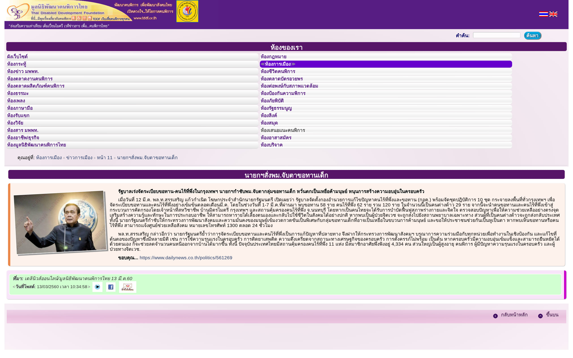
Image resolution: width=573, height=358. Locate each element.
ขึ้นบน (552, 349)
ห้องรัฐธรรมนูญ (280, 128)
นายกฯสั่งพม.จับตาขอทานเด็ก (147, 192)
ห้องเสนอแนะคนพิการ (288, 158)
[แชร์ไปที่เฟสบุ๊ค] (111, 321)
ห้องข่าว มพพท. (27, 78)
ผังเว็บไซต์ (21, 58)
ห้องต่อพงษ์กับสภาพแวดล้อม (296, 98)
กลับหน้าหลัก (514, 349)
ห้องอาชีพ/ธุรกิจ (28, 168)
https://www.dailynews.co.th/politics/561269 (186, 292)
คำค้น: (463, 35)
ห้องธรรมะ (21, 108)
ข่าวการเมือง (79, 192)
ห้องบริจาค (275, 178)
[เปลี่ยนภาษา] (543, 13)
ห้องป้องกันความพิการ (288, 108)
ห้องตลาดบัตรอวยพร (287, 88)
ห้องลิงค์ (272, 138)
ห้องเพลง (19, 118)
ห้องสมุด (272, 148)
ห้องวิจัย (18, 148)
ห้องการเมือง (283, 68)
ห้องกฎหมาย (277, 58)
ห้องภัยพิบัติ (275, 118)
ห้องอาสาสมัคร (280, 168)
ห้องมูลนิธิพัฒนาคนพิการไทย (43, 178)
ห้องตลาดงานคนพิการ (35, 88)
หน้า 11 (105, 192)
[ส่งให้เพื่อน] (127, 321)
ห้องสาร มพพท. (27, 158)
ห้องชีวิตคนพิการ (282, 78)
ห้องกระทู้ (20, 68)
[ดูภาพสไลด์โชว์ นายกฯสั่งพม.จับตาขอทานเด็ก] (97, 321)
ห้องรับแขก (22, 138)
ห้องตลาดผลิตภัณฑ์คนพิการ (42, 98)
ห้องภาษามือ (23, 128)
